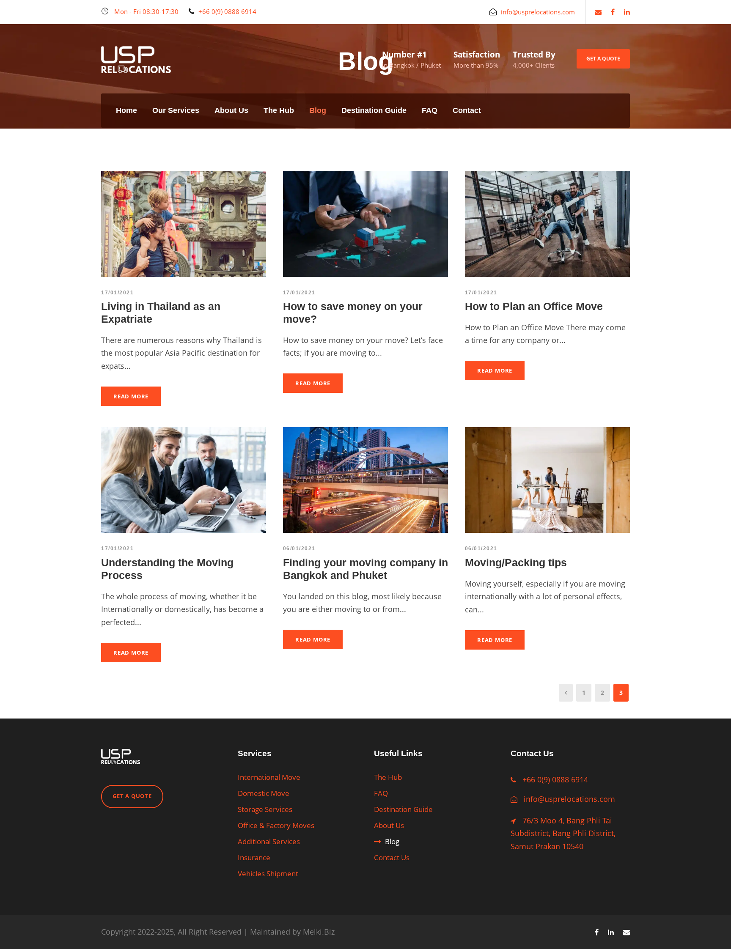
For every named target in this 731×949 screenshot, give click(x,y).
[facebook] (613, 11)
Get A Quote (603, 58)
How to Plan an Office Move (534, 306)
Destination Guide (374, 110)
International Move (269, 777)
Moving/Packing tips (516, 562)
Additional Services (269, 841)
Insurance (254, 857)
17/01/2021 (117, 293)
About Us (231, 110)
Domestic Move (263, 793)
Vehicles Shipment (268, 873)
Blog (317, 110)
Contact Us (391, 857)
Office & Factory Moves (276, 825)
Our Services (175, 110)
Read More (130, 396)
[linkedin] (627, 11)
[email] (598, 11)
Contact (467, 110)
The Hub (279, 110)
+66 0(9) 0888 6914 (555, 779)
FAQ (429, 110)
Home (126, 110)
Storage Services (265, 809)
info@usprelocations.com (569, 799)
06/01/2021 (299, 548)
